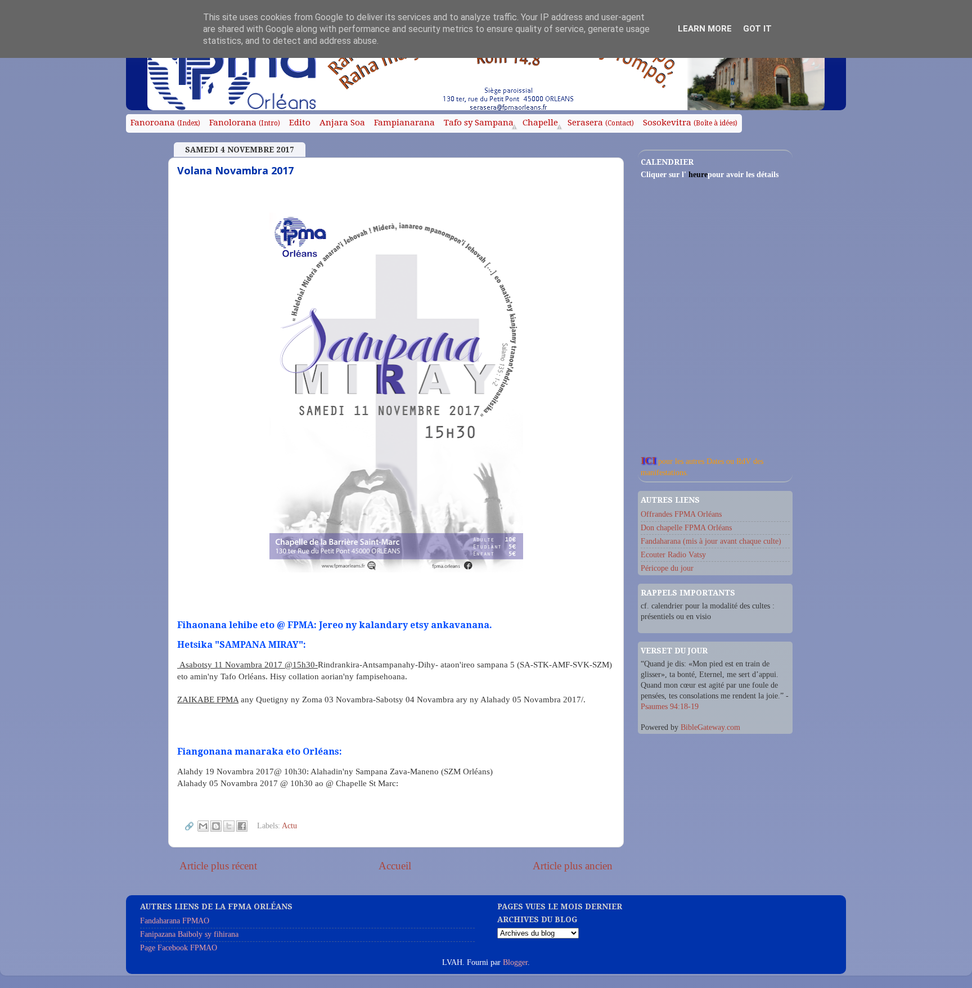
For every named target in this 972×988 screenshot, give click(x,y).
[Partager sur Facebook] (242, 826)
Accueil (395, 866)
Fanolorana (244, 123)
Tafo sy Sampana (479, 123)
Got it (757, 29)
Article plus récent (218, 866)
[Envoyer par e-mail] (203, 826)
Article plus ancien (573, 866)
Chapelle (540, 123)
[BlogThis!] (216, 826)
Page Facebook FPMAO (178, 948)
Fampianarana (404, 123)
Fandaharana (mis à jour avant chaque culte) (711, 541)
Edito (299, 123)
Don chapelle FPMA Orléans (686, 528)
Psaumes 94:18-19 (670, 706)
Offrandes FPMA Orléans (681, 514)
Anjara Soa (342, 123)
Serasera (601, 123)
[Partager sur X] (229, 826)
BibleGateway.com (710, 727)
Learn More (705, 29)
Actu (289, 825)
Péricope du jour (667, 568)
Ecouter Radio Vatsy (673, 555)
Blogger (515, 962)
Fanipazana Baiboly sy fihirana (189, 934)
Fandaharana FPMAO (174, 921)
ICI (648, 460)
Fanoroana (165, 123)
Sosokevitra (690, 123)
